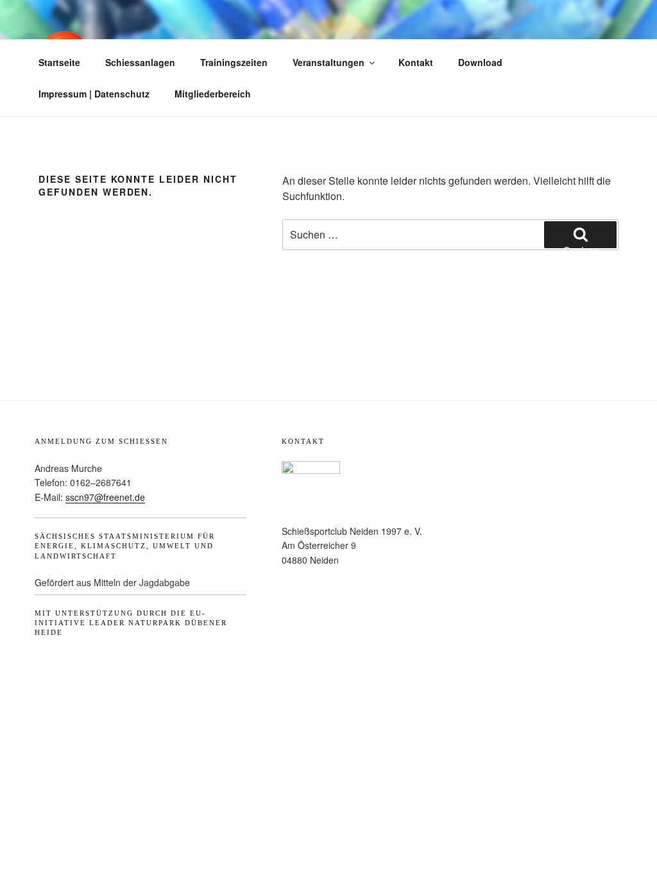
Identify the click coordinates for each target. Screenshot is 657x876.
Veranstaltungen (328, 62)
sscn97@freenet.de (105, 497)
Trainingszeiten (234, 62)
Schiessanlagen (140, 62)
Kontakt (415, 62)
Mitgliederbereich (213, 93)
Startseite (59, 62)
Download (480, 62)
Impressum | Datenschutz (93, 93)
